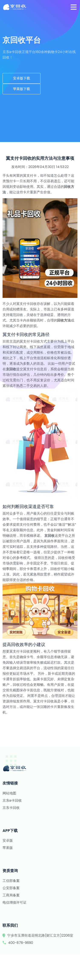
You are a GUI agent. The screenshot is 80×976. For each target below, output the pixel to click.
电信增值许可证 (14, 902)
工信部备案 (11, 880)
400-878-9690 (20, 942)
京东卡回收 (11, 807)
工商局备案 (11, 895)
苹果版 (8, 847)
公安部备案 (11, 888)
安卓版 (8, 840)
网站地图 (9, 793)
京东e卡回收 (12, 800)
